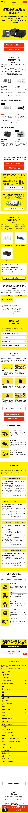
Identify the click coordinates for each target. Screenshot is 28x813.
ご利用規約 (11, 801)
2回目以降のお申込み (14, 49)
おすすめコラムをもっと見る (13, 408)
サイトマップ (14, 803)
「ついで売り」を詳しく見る (13, 208)
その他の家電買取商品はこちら (13, 278)
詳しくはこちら (14, 187)
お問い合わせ (21, 803)
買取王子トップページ (13, 783)
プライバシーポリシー (20, 801)
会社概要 (5, 801)
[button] (8, 95)
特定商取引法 (6, 803)
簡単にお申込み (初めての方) (14, 45)
